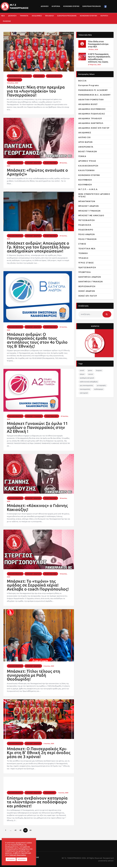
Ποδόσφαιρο (98, 389)
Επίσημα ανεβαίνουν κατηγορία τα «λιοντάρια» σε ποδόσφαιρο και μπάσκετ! (37, 802)
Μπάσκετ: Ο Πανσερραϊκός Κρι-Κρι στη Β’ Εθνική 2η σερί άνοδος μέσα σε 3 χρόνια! (38, 753)
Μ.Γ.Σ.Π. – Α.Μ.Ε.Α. (88, 189)
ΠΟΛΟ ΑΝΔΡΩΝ (86, 234)
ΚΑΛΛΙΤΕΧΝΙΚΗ (86, 170)
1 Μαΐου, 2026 (93, 49)
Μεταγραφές (101, 385)
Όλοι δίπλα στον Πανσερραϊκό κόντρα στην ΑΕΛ (98, 44)
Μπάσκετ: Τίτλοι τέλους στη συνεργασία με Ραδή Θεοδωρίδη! (33, 675)
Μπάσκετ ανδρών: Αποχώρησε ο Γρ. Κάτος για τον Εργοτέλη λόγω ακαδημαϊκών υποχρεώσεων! (38, 247)
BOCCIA (82, 81)
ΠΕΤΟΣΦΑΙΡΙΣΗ (86, 220)
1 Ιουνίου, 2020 (63, 792)
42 (21, 829)
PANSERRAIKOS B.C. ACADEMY (19, 76)
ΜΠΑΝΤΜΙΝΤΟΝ (86, 201)
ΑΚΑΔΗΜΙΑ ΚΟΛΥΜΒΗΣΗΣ (92, 109)
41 (16, 829)
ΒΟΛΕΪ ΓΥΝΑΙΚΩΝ (87, 151)
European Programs (88, 85)
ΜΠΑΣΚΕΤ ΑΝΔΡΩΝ (33, 163)
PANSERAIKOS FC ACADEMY (93, 90)
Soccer (90, 374)
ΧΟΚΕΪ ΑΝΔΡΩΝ (86, 291)
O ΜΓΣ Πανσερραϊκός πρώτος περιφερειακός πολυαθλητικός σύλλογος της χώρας (99, 58)
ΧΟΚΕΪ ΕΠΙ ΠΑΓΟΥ (87, 296)
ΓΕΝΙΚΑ (82, 156)
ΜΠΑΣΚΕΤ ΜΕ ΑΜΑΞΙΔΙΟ (91, 215)
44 (31, 829)
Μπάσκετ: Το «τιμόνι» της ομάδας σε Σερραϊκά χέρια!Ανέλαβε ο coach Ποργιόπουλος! (38, 585)
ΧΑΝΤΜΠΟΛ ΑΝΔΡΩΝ (89, 277)
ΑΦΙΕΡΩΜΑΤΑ (85, 147)
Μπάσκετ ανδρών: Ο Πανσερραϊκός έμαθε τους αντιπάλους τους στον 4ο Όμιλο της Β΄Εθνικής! (37, 340)
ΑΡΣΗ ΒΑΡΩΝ (85, 142)
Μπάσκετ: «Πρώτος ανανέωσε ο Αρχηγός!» (37, 172)
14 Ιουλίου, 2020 (12, 83)
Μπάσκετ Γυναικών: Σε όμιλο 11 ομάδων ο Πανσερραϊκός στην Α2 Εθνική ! (37, 427)
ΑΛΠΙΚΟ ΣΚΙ (84, 137)
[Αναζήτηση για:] (94, 314)
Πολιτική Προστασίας (17, 855)
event (82, 370)
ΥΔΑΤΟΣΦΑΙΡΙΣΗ (87, 267)
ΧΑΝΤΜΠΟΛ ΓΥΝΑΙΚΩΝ (90, 281)
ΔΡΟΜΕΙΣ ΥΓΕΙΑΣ (87, 161)
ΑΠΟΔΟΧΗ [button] (11, 859)
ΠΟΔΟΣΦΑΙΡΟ (50, 792)
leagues (99, 370)
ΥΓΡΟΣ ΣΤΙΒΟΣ (86, 263)
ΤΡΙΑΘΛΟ (83, 258)
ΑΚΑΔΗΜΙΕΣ (39, 76)
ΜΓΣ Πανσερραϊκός (86, 385)
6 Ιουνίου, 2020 (49, 666)
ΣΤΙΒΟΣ (82, 244)
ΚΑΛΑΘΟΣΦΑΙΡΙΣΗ (54, 76)
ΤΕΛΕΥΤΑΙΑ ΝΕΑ (14, 80)
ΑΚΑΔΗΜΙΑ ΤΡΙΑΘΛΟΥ (90, 118)
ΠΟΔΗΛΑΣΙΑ (84, 225)
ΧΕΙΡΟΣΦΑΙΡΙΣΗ (87, 286)
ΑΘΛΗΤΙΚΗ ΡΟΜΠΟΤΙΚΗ (91, 99)
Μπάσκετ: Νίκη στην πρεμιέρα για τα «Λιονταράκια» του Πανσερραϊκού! (36, 91)
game (90, 370)
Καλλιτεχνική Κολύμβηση (89, 381)
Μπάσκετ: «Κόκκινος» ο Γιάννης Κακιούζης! (37, 507)
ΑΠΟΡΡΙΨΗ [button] (22, 859)
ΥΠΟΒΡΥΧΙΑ (84, 272)
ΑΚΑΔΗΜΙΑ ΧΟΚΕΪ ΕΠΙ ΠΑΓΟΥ (93, 128)
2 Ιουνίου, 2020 (49, 743)
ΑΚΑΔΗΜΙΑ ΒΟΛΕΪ (88, 104)
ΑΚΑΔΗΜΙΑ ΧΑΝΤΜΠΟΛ (90, 123)
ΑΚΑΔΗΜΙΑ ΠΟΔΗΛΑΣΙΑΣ (91, 114)
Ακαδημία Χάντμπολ (87, 378)
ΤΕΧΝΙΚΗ (83, 253)
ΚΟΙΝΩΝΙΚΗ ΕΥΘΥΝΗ (89, 175)
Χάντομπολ (84, 393)
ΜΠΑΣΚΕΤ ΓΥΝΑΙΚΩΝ (33, 416)
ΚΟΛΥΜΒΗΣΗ (85, 180)
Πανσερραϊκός (85, 389)
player (82, 374)
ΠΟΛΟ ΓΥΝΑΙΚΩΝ (87, 239)
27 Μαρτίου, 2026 (94, 64)
